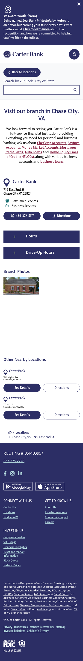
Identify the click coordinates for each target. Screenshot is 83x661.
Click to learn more (36, 29)
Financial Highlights (15, 547)
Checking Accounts (51, 143)
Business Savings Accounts (19, 601)
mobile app (44, 609)
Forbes (61, 21)
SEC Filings (9, 542)
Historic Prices (12, 565)
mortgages (64, 590)
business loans (51, 162)
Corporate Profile (14, 537)
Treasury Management (33, 605)
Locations (22, 433)
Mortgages (68, 148)
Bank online (18, 609)
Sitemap (60, 627)
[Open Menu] (63, 54)
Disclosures (21, 627)
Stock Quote (10, 560)
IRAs (53, 590)
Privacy (7, 627)
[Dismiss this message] (79, 4)
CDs (17, 590)
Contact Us (9, 507)
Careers (49, 522)
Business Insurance (59, 605)
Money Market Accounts (40, 148)
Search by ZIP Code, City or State (28, 81)
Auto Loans (33, 152)
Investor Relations (56, 512)
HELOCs (8, 594)
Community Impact (56, 517)
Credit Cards (14, 152)
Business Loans (46, 601)
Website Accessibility (42, 627)
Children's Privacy (38, 631)
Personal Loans (23, 594)
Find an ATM (10, 517)
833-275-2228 (13, 461)
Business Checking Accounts (58, 598)
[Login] (74, 54)
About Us (50, 507)
